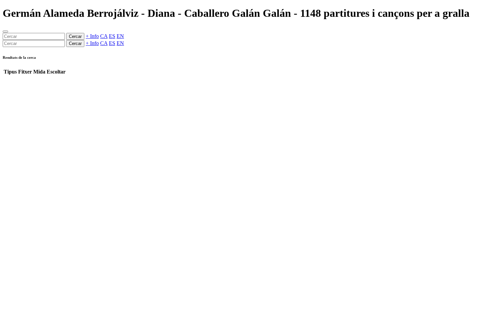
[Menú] (5, 32)
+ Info (92, 36)
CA (104, 36)
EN (120, 36)
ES (112, 36)
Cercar (75, 36)
